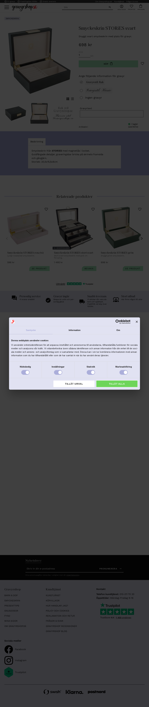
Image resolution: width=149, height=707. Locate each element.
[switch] (58, 372)
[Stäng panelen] (137, 322)
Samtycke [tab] (31, 330)
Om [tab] (118, 330)
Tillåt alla (117, 384)
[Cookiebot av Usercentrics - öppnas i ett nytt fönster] (117, 321)
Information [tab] (74, 330)
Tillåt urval (74, 384)
